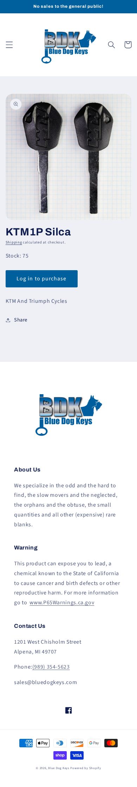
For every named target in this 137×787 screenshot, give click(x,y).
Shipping (14, 242)
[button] (9, 45)
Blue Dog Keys (59, 768)
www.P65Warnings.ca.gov (62, 602)
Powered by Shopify (85, 768)
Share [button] (20, 320)
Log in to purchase (41, 278)
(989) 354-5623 (51, 667)
